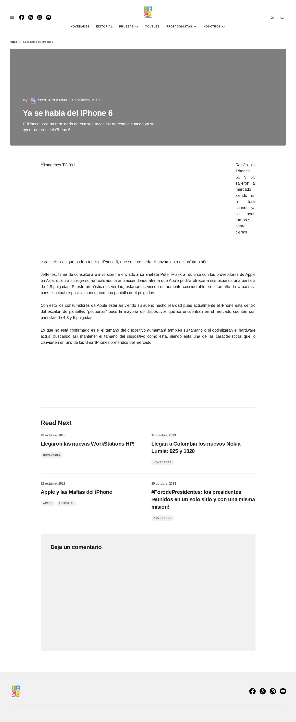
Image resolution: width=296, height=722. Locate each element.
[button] (12, 17)
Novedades (52, 455)
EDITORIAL (66, 503)
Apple (47, 503)
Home (13, 41)
